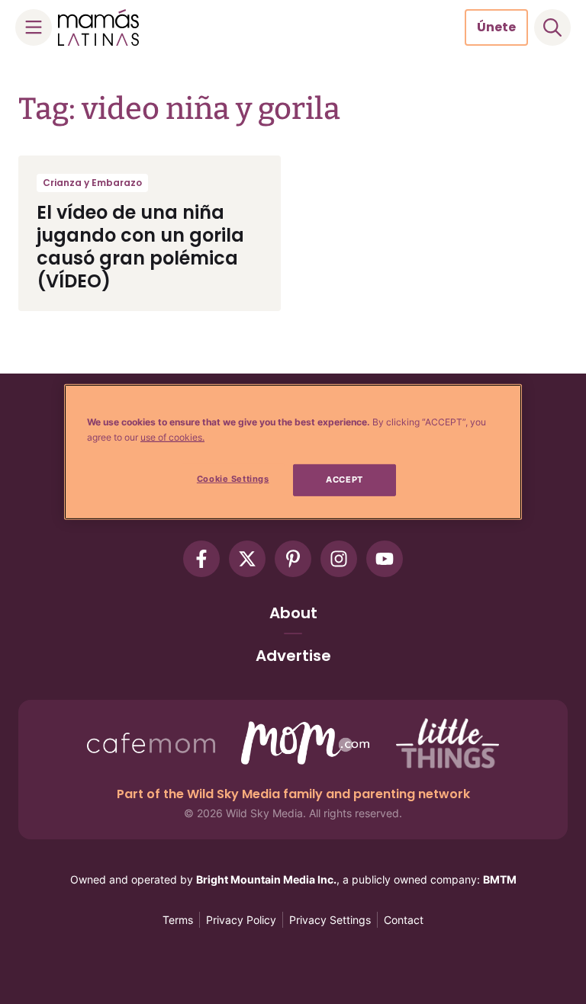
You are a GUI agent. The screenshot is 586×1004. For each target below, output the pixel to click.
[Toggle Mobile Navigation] (33, 27)
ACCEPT (344, 479)
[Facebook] (201, 558)
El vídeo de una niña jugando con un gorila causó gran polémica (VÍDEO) (140, 247)
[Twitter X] (247, 558)
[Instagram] (338, 558)
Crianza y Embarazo (92, 182)
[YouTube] (384, 558)
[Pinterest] (293, 558)
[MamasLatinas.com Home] (98, 27)
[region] (293, 452)
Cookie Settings (233, 478)
